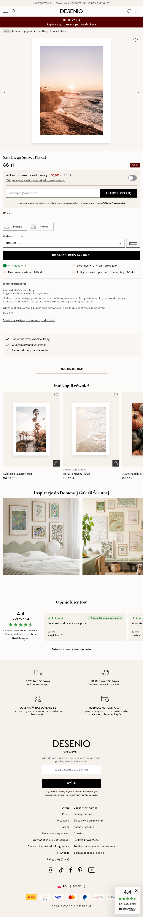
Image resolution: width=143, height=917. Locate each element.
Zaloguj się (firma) (58, 859)
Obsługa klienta (83, 814)
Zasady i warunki (84, 827)
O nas (65, 807)
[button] (133, 243)
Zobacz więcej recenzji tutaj (71, 649)
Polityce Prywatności (113, 202)
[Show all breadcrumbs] (7, 31)
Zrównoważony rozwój (55, 833)
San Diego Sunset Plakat (52, 31)
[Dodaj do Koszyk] (56, 463)
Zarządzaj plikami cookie (89, 852)
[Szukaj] (14, 11)
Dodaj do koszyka (71, 255)
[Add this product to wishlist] (135, 39)
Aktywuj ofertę (118, 193)
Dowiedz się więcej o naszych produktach (29, 320)
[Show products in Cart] (137, 11)
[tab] (24, 149)
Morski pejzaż (23, 31)
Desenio (82, 906)
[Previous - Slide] (4, 92)
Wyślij (71, 783)
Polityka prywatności (86, 839)
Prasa (65, 814)
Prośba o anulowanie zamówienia (94, 846)
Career (65, 827)
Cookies (79, 833)
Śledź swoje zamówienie (89, 820)
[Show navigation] (5, 11)
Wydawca (63, 820)
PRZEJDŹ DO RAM (72, 369)
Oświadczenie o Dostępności (51, 839)
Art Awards (62, 852)
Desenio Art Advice (86, 807)
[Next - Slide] (139, 92)
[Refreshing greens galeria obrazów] (41, 536)
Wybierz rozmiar (14, 236)
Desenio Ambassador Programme (48, 846)
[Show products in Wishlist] (129, 11)
